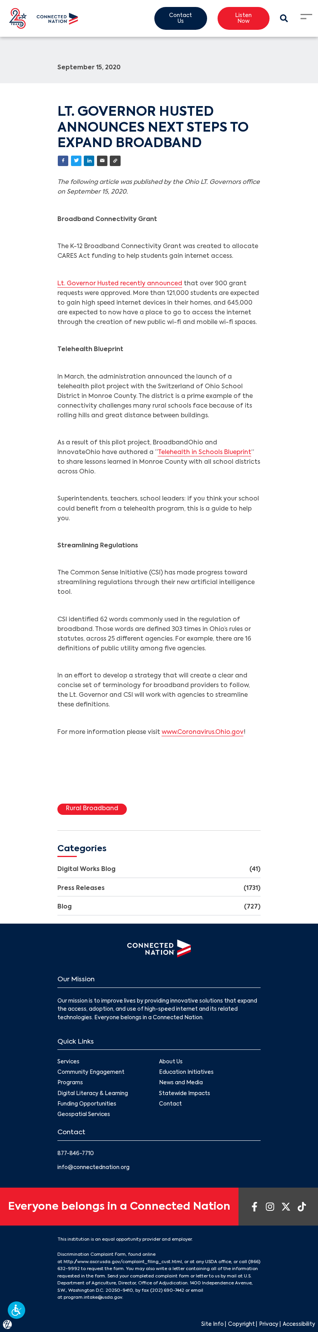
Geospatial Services (83, 1114)
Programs (70, 1082)
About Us (171, 1062)
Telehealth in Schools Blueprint (204, 452)
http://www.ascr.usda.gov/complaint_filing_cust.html (123, 1262)
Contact (170, 1104)
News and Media (181, 1082)
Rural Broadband (92, 809)
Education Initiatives (186, 1072)
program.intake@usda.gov (93, 1297)
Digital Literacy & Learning (92, 1093)
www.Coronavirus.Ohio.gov (203, 732)
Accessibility (299, 1324)
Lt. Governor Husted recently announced (119, 284)
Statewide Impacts (184, 1093)
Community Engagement (90, 1072)
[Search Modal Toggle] (284, 18)
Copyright (241, 1324)
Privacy (268, 1324)
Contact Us (180, 18)
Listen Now (243, 18)
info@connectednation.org (93, 1167)
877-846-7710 (75, 1153)
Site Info (212, 1324)
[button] (16, 1310)
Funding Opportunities (86, 1104)
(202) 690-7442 (167, 1290)
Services (68, 1062)
